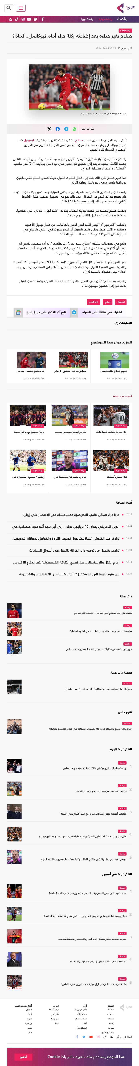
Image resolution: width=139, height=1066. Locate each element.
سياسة (127, 684)
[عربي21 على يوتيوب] (29, 19)
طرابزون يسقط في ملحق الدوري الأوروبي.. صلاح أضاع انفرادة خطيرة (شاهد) (85, 916)
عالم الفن (55, 1014)
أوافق (23, 1057)
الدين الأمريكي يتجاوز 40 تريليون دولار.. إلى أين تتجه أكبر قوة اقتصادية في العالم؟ (65, 527)
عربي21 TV (54, 1009)
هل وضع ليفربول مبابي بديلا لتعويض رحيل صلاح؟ (29, 372)
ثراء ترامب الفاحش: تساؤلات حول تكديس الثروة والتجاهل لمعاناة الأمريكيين (65, 538)
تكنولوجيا (55, 1018)
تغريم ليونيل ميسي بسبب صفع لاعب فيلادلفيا (70, 433)
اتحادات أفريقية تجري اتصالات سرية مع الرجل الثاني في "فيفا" (93, 814)
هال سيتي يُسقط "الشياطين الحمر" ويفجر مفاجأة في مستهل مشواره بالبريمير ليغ (111, 478)
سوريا (29, 1018)
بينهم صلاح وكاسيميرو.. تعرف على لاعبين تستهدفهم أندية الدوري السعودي (113, 372)
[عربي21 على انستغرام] (23, 19)
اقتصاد (111, 1018)
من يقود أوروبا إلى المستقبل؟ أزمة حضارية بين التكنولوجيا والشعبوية (69, 574)
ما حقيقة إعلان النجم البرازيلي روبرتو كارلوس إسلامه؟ (98, 962)
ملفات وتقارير (108, 1032)
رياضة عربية (87, 19)
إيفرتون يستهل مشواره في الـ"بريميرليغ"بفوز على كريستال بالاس (28, 478)
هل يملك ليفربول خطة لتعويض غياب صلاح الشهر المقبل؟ (101, 631)
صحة (57, 1023)
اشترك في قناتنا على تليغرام (102, 312)
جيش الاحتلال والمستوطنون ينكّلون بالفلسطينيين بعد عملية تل (98, 689)
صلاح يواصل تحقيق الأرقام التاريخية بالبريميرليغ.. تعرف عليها (70, 372)
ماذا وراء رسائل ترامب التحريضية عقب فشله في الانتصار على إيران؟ (70, 515)
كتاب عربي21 (81, 1009)
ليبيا (30, 1014)
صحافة (111, 1028)
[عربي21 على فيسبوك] (42, 19)
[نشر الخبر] (49, 129)
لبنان (30, 1032)
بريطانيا (28, 1023)
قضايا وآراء (82, 1014)
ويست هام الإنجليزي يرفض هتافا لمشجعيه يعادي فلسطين (95, 768)
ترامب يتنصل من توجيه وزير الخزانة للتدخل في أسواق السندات (74, 550)
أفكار (85, 1023)
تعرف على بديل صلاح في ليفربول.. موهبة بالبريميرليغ (103, 613)
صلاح (79, 140)
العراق (29, 1009)
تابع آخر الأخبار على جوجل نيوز (46, 312)
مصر (30, 1028)
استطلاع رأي (81, 1028)
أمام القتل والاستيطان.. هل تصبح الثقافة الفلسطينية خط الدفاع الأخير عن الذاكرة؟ (66, 563)
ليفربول (29, 140)
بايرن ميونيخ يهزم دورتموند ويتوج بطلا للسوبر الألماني (28, 433)
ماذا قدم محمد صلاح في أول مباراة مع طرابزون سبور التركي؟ (94, 984)
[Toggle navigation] (21, 8)
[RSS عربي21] (10, 19)
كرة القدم (93, 302)
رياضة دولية (105, 19)
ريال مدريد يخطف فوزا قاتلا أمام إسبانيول (111, 433)
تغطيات (111, 1014)
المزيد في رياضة (122, 396)
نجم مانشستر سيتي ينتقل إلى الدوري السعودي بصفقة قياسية (92, 939)
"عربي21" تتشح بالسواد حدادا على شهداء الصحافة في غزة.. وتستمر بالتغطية (90, 729)
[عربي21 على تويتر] (35, 19)
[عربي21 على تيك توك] (16, 19)
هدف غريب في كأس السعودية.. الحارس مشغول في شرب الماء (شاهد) (88, 893)
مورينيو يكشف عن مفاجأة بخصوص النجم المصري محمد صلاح (99, 649)
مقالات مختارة (81, 1018)
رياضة (122, 19)
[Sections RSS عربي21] (118, 1037)
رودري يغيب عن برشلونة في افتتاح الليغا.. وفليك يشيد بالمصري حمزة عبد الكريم (70, 478)
